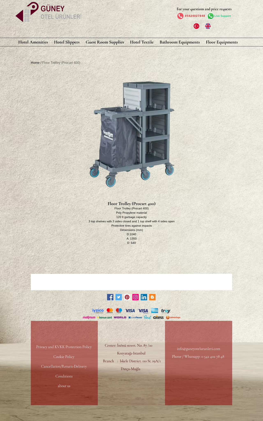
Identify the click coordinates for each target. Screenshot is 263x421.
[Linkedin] (144, 297)
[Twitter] (118, 297)
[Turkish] (196, 26)
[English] (207, 26)
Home (35, 62)
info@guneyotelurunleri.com (198, 348)
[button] (33, 42)
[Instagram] (135, 297)
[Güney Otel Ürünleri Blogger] (152, 297)
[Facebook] (110, 297)
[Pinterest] (127, 297)
